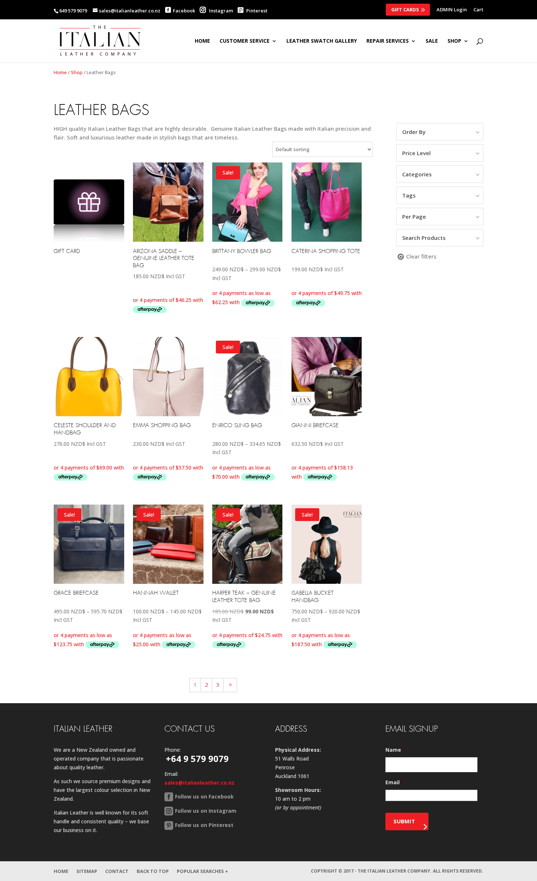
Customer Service (245, 41)
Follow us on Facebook (204, 796)
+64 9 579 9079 (197, 758)
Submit (404, 821)
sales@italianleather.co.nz (199, 782)
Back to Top (153, 871)
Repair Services (387, 41)
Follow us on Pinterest (204, 824)
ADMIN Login (452, 10)
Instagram (220, 10)
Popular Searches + (202, 871)
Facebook (184, 10)
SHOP (454, 41)
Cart (478, 10)
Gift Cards (405, 9)
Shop (77, 72)
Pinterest (256, 10)
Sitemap (86, 871)
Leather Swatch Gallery (321, 41)
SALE (432, 41)
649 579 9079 (73, 10)
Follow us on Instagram (205, 810)
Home (202, 41)
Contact (117, 871)
